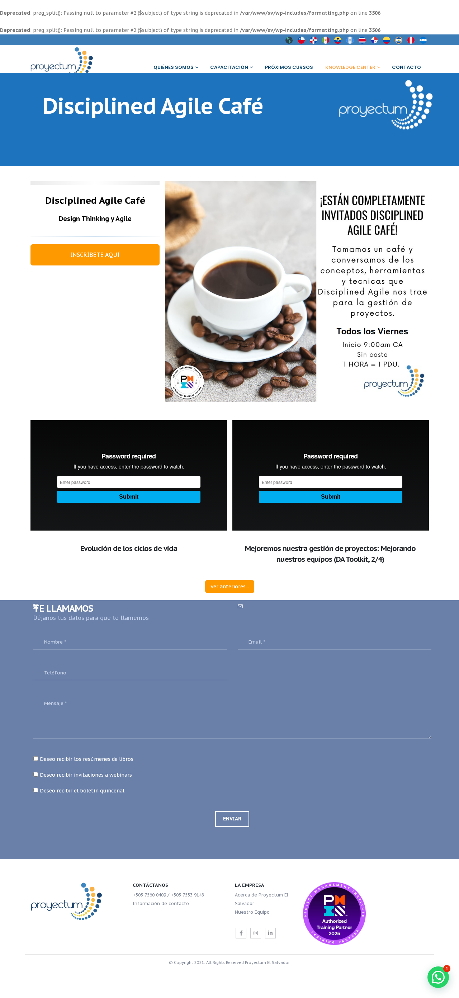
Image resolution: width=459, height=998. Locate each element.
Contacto (406, 67)
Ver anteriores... (229, 586)
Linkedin (270, 933)
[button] (438, 977)
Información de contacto (161, 903)
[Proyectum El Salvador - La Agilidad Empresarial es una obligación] (66, 63)
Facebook (241, 933)
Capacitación (229, 67)
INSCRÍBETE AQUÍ (95, 254)
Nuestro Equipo (252, 912)
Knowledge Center (350, 67)
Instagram (255, 933)
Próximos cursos (289, 67)
